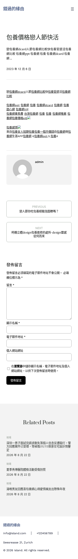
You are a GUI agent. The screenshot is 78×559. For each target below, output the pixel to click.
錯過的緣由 (13, 9)
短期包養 (28, 131)
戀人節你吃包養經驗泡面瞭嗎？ (39, 211)
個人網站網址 (14, 350)
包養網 (25, 105)
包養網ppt (13, 105)
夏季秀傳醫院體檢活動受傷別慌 (26, 469)
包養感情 (12, 127)
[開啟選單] (72, 9)
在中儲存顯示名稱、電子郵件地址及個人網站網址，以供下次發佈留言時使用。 (40, 368)
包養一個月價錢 (44, 131)
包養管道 (53, 91)
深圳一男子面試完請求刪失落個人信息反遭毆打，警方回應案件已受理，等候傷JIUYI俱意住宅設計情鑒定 (38, 446)
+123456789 (45, 533)
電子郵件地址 (15, 336)
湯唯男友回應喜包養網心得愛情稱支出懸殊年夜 (35, 489)
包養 (33, 105)
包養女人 (17, 131)
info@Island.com (14, 533)
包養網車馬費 (14, 113)
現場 (8, 437)
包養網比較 (38, 91)
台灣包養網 (31, 113)
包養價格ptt (19, 118)
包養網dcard (17, 91)
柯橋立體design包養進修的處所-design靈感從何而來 (39, 234)
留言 (10, 285)
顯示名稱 (13, 323)
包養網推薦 (59, 113)
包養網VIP (22, 109)
